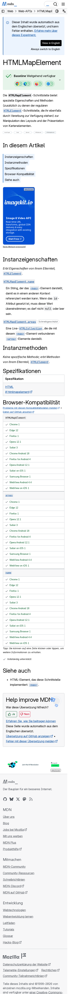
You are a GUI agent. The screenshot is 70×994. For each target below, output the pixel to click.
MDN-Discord (12, 886)
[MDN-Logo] (10, 782)
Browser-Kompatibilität (19, 174)
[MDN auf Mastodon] (24, 799)
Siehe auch (12, 180)
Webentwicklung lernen (18, 916)
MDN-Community (14, 866)
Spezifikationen (15, 168)
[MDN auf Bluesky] (11, 799)
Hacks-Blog (10, 942)
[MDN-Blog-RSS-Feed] (31, 799)
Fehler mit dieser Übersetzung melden (30, 741)
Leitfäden (9, 923)
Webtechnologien (14, 910)
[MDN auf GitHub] (5, 799)
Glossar (8, 936)
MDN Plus (9, 842)
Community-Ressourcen (18, 873)
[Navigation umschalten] (63, 4)
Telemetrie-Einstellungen (19, 970)
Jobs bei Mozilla (13, 829)
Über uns (9, 817)
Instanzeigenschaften (19, 157)
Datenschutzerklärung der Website (25, 964)
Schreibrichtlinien (14, 879)
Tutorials (8, 929)
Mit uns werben (13, 836)
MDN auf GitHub (13, 892)
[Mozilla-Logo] (14, 956)
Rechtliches (49, 970)
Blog (6, 823)
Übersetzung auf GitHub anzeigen (28, 736)
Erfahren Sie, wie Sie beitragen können (31, 721)
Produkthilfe (11, 849)
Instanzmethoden (16, 162)
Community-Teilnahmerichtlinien (23, 976)
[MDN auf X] (18, 799)
